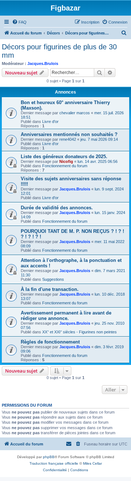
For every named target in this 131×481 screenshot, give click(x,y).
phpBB (49, 457)
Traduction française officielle (53, 463)
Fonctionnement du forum (64, 166)
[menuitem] (19, 22)
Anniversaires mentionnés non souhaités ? (69, 134)
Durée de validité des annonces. (57, 207)
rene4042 (67, 139)
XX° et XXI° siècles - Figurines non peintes (79, 332)
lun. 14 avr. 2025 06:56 (98, 161)
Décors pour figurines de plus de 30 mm (59, 51)
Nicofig (66, 161)
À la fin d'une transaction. (50, 289)
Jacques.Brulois (42, 63)
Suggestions (53, 279)
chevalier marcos (74, 113)
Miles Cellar (92, 463)
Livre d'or (50, 121)
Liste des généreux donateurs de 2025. (64, 156)
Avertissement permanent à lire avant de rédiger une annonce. (66, 315)
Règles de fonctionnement (50, 342)
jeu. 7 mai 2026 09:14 (99, 139)
